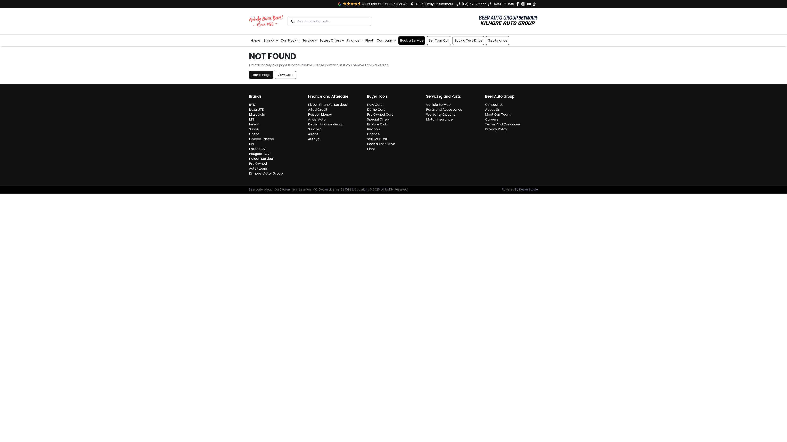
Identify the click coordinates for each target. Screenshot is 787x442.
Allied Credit (318, 109)
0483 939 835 (503, 4)
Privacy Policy (496, 129)
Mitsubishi (257, 114)
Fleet (369, 40)
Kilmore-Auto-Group (266, 173)
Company (385, 40)
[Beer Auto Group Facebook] (518, 4)
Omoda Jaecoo (261, 139)
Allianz (313, 134)
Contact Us (494, 104)
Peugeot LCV (259, 153)
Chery (254, 134)
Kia (251, 144)
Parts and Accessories (444, 109)
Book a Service (412, 40)
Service (308, 40)
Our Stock (289, 40)
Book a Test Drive (468, 40)
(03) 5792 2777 (474, 4)
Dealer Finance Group (325, 124)
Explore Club (377, 124)
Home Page (261, 74)
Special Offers (378, 119)
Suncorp (315, 129)
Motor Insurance (439, 119)
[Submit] (292, 21)
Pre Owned (258, 163)
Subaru (254, 129)
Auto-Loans (258, 168)
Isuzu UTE (256, 109)
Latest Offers (330, 40)
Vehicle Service (438, 104)
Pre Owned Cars (380, 114)
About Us (492, 109)
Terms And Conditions (503, 124)
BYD (252, 104)
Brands (269, 40)
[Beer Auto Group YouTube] (529, 4)
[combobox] (329, 21)
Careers (491, 119)
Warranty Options (440, 114)
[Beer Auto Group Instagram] (524, 4)
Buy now (373, 129)
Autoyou (314, 139)
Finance (353, 40)
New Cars (374, 104)
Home (255, 40)
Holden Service (261, 158)
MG (252, 119)
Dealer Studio (528, 189)
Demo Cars (376, 109)
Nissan (254, 124)
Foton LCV (257, 149)
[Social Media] (535, 4)
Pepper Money (320, 114)
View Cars (285, 74)
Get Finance (497, 40)
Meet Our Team (498, 114)
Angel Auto (317, 119)
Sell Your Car (439, 40)
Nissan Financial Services (328, 104)
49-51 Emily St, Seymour (434, 4)
